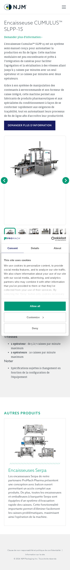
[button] (10, 232)
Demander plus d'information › (23, 37)
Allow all (35, 306)
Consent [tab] (12, 248)
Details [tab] (35, 248)
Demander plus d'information (30, 125)
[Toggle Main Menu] (64, 7)
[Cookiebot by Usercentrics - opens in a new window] (51, 239)
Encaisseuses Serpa (27, 470)
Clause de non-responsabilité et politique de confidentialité (33, 550)
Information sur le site (35, 554)
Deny (35, 328)
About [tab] (57, 248)
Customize (33, 317)
